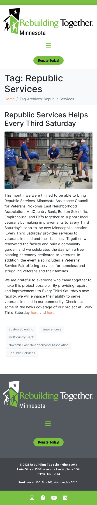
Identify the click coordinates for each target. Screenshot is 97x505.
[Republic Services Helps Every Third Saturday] (48, 160)
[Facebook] (43, 498)
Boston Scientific (21, 329)
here (34, 312)
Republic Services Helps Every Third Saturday (46, 119)
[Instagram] (32, 498)
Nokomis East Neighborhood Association (38, 345)
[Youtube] (54, 498)
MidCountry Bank (21, 337)
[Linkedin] (65, 498)
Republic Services (22, 353)
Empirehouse (51, 329)
